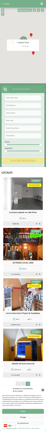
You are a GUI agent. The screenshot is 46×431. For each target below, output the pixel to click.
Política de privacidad (24, 428)
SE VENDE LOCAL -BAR (23, 263)
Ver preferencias (23, 423)
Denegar (23, 417)
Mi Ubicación (26, 10)
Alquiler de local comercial (23, 364)
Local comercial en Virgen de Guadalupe (23, 313)
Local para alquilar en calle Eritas (23, 212)
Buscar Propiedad (23, 160)
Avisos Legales (35, 428)
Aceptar (23, 411)
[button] (43, 390)
